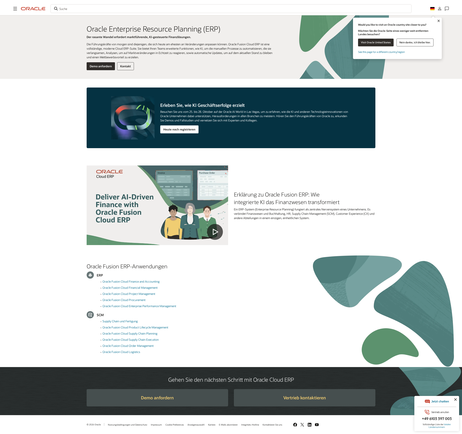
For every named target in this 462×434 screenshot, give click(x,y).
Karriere (211, 424)
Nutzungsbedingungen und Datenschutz (127, 424)
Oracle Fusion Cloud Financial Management (130, 287)
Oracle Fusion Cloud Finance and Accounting (131, 281)
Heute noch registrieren (179, 129)
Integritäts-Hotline (250, 424)
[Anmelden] (439, 8)
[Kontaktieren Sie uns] (447, 8)
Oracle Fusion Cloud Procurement (124, 300)
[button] (15, 8)
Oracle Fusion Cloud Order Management (128, 346)
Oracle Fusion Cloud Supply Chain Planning (130, 333)
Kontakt (125, 66)
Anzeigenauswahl (196, 424)
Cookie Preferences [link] (174, 424)
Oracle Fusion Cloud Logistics (121, 352)
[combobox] (231, 8)
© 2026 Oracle (94, 424)
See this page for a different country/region (381, 52)
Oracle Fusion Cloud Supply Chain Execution (131, 339)
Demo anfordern (101, 66)
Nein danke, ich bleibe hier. (415, 42)
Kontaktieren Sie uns (272, 424)
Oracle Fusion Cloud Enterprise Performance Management (139, 306)
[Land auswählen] (432, 8)
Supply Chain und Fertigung (120, 321)
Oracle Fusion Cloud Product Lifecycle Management (135, 327)
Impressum (156, 424)
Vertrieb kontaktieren (304, 397)
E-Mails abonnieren (228, 424)
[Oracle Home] (33, 8)
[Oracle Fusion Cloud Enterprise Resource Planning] (157, 205)
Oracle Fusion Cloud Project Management (129, 294)
